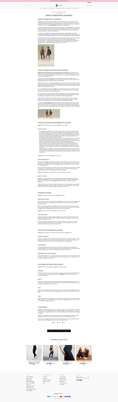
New (40, 8)
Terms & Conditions (63, 379)
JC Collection (62, 384)
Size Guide (45, 378)
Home (53, 12)
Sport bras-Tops (29, 378)
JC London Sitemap (63, 382)
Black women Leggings (30, 382)
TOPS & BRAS (51, 8)
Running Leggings (29, 390)
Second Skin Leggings (30, 381)
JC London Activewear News (60, 12)
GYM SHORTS (68, 8)
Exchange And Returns (47, 379)
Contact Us (45, 376)
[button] (31, 363)
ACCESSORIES (76, 8)
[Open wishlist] (88, 5)
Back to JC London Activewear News (60, 330)
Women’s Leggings (29, 376)
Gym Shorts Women (30, 387)
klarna (44, 382)
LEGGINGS (45, 8)
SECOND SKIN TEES (60, 8)
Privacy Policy (62, 381)
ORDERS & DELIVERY (46, 381)
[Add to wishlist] (40, 346)
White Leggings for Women (31, 389)
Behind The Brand (63, 378)
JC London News (62, 376)
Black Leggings (29, 379)
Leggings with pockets (30, 386)
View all (59, 341)
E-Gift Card (28, 384)
